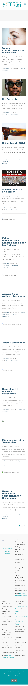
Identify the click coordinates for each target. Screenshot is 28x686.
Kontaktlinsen (5, 314)
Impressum (11, 673)
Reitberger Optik (15, 671)
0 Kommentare (14, 114)
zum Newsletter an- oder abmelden (7, 551)
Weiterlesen (5, 72)
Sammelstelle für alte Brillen (12, 190)
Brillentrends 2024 (13, 143)
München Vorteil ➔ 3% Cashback (13, 441)
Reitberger (6, 68)
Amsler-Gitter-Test (13, 342)
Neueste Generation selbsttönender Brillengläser (11, 494)
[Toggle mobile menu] (25, 4)
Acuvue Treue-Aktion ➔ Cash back (13, 295)
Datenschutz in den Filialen (14, 675)
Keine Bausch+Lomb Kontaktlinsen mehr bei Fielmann (14, 241)
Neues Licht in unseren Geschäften (10, 391)
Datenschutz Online (19, 673)
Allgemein (21, 68)
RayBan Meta (10, 99)
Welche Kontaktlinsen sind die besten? (13, 50)
